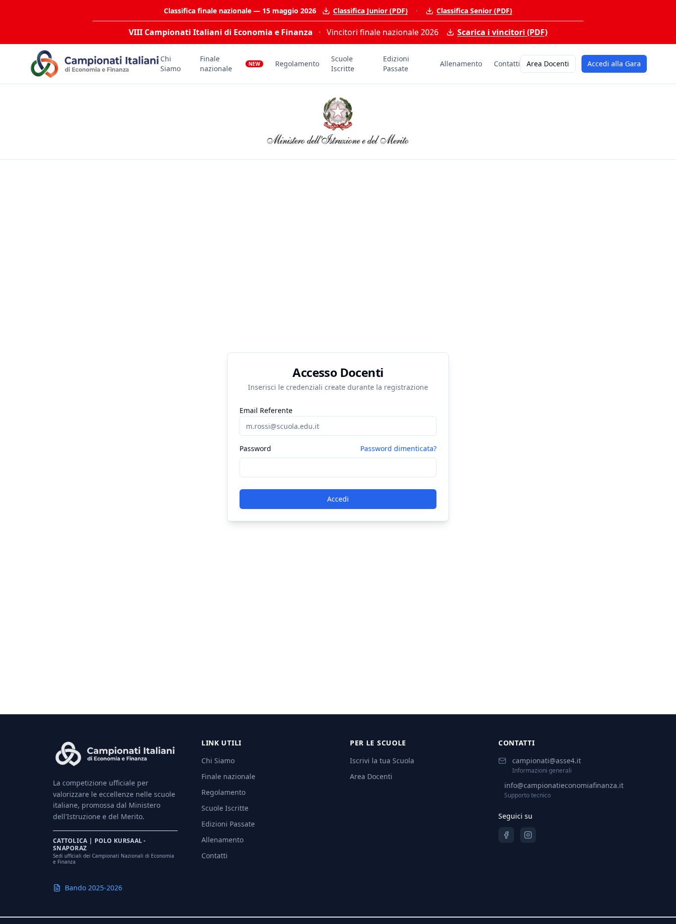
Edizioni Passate (396, 63)
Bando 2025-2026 (93, 887)
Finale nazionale (230, 63)
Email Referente (266, 410)
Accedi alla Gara (614, 63)
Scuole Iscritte (342, 63)
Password (255, 448)
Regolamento (297, 63)
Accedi (338, 499)
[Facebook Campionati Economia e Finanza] (506, 835)
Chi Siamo (170, 63)
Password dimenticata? (398, 448)
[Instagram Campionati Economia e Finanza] (528, 835)
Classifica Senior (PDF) (474, 10)
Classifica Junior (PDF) (370, 10)
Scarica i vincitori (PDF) (502, 32)
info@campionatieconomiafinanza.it (564, 785)
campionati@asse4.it (546, 760)
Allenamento (461, 63)
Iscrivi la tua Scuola (382, 760)
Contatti (507, 63)
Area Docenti (548, 63)
